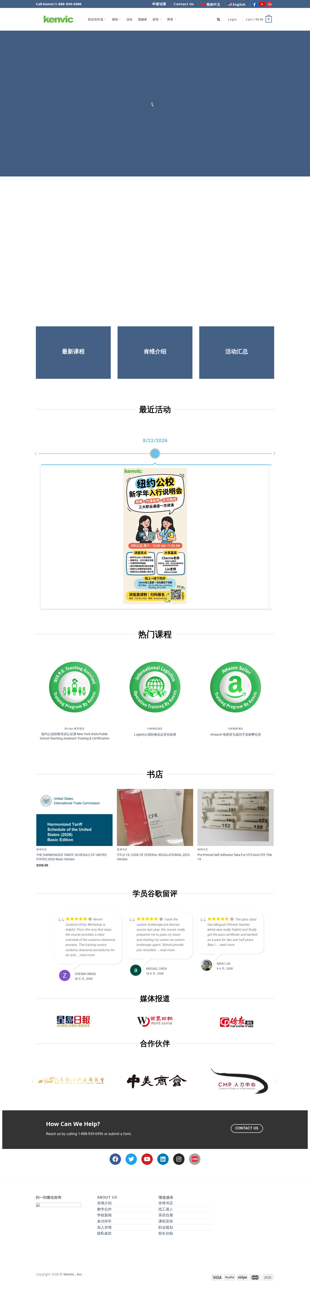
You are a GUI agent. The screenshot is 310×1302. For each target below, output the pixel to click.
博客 (170, 19)
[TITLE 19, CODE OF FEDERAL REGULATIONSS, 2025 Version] (155, 817)
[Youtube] (147, 1159)
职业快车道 (95, 19)
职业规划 (165, 1227)
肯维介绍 (104, 1202)
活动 (129, 19)
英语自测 (165, 1215)
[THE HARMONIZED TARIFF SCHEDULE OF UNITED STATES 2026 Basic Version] (74, 817)
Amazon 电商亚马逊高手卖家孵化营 (235, 735)
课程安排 (165, 1221)
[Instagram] (179, 1159)
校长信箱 (165, 1233)
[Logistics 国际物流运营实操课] (155, 687)
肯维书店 (165, 1202)
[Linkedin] (163, 1159)
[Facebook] (115, 1159)
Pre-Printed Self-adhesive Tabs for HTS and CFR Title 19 (234, 857)
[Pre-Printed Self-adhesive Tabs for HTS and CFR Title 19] (235, 817)
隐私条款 (104, 1233)
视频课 (142, 19)
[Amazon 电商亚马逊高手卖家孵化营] (235, 687)
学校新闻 (104, 1215)
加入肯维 (104, 1227)
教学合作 (104, 1209)
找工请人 (165, 1209)
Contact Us (184, 4)
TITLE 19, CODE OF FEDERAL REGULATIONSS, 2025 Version (153, 857)
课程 (115, 19)
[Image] (194, 1159)
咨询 (156, 19)
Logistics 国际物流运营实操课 (155, 735)
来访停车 (104, 1221)
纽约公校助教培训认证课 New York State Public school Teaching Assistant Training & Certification (74, 736)
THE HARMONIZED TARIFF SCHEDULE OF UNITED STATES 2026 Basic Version (71, 857)
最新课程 (73, 351)
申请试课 (159, 4)
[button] (33, 1080)
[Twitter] (131, 1159)
